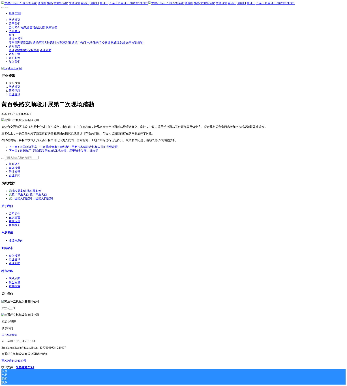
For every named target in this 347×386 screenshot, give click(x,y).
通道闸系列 (16, 240)
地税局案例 (34, 190)
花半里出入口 (38, 194)
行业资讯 (14, 94)
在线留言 (14, 217)
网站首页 (14, 19)
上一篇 (63, 146)
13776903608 (9, 334)
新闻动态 (14, 90)
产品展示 (7, 232)
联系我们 (14, 225)
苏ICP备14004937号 (13, 360)
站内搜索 (14, 286)
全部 (11, 35)
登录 (11, 13)
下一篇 (53, 150)
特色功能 (7, 271)
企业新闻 (14, 175)
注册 (18, 13)
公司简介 (14, 213)
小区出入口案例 (43, 198)
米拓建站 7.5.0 (25, 367)
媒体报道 (14, 167)
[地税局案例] (18, 190)
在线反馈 (14, 221)
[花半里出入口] (19, 194)
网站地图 (14, 278)
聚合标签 (14, 282)
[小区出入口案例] (21, 198)
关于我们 (7, 206)
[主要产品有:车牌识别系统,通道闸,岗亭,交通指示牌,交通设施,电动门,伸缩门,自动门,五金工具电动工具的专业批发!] (173, 3)
